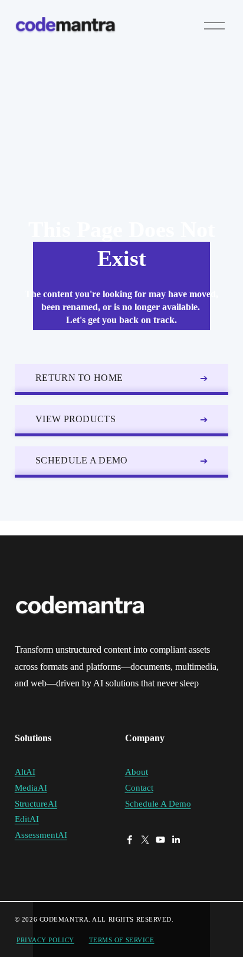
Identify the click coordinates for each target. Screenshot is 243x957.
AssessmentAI (41, 835)
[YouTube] (160, 839)
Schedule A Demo (81, 460)
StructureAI (36, 803)
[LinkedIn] (175, 839)
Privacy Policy (45, 940)
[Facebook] (129, 839)
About (136, 772)
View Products (75, 419)
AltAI (25, 772)
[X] (145, 839)
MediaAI (31, 787)
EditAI (27, 819)
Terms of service (122, 940)
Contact (139, 787)
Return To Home (79, 378)
